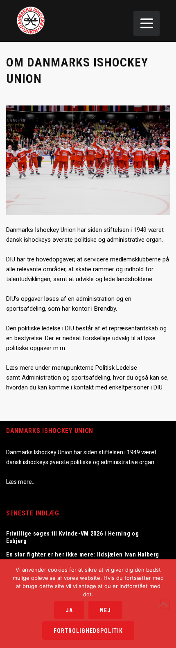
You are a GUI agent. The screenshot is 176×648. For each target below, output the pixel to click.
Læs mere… (21, 482)
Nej (105, 610)
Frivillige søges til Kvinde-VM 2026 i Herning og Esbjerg (72, 537)
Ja (69, 610)
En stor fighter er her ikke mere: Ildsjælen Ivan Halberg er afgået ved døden (82, 558)
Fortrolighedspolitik (88, 630)
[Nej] (165, 604)
